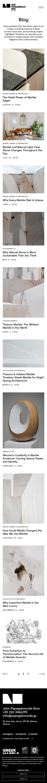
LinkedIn (33, 733)
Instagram (8, 733)
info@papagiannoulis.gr (20, 715)
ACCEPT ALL (23, 779)
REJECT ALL (23, 774)
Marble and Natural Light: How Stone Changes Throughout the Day (22, 150)
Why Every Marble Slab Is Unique (23, 200)
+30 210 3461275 (15, 712)
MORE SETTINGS (23, 770)
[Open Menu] (41, 7)
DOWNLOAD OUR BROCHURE (16, 739)
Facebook (21, 733)
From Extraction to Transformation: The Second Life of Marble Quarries (23, 654)
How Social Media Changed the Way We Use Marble (22, 532)
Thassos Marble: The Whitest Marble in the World (21, 326)
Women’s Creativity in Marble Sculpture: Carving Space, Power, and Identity (23, 458)
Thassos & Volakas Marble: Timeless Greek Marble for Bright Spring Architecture (23, 377)
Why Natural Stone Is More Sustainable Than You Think (20, 254)
